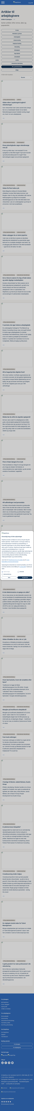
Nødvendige (7, 571)
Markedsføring (7, 574)
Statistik (22, 571)
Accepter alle (25, 577)
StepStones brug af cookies (16, 560)
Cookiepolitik (22, 566)
